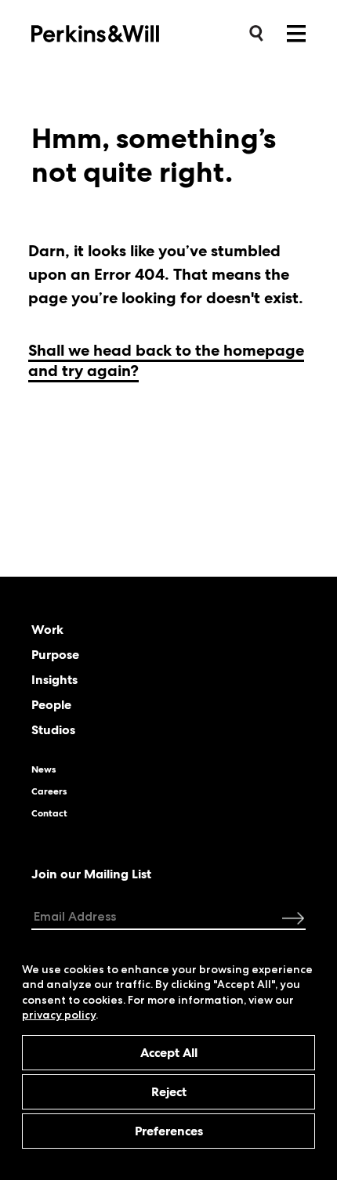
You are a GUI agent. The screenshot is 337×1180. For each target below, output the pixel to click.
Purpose (55, 655)
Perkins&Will (119, 32)
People (51, 705)
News (43, 769)
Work (47, 630)
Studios (53, 730)
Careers (49, 791)
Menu (296, 33)
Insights (54, 680)
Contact (49, 813)
